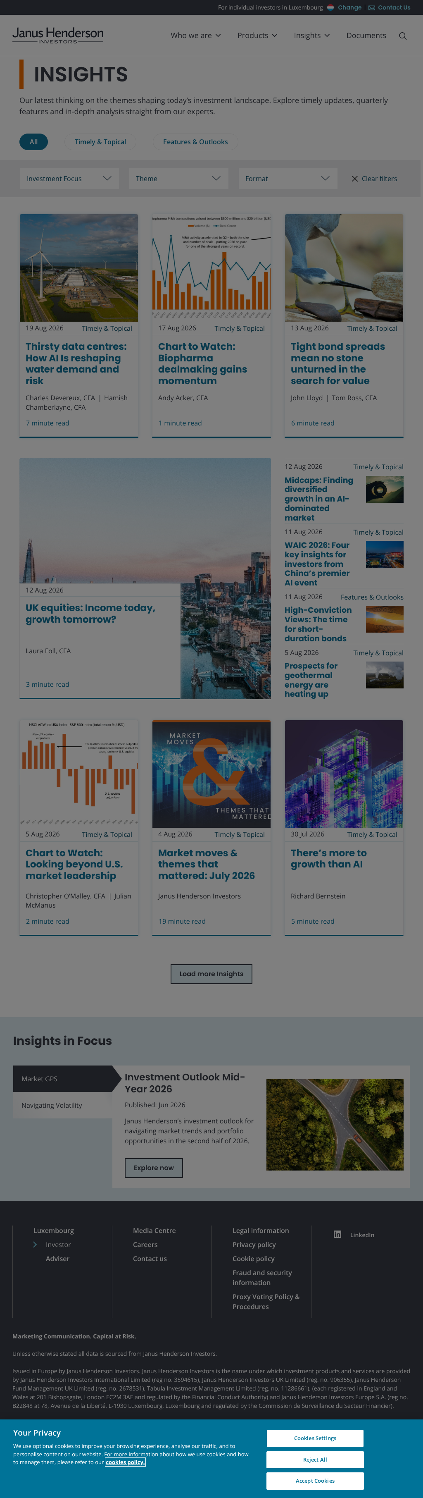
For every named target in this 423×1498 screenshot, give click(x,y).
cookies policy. (125, 1462)
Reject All (315, 1459)
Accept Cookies (315, 1480)
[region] (211, 1458)
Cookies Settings (315, 1438)
